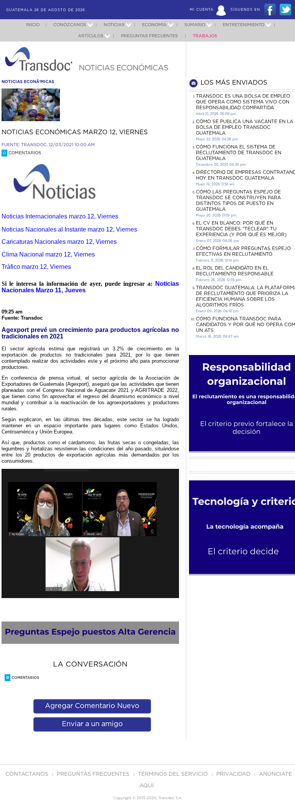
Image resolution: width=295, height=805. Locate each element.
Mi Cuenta (202, 10)
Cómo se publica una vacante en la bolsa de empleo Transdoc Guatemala (244, 127)
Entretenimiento (243, 25)
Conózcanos (69, 25)
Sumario (194, 25)
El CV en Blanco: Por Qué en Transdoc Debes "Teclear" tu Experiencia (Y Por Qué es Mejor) (241, 229)
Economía (154, 25)
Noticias (114, 25)
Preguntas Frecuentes (149, 36)
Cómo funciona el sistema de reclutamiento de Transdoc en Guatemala (238, 153)
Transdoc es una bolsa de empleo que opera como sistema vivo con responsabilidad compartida (243, 102)
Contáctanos (27, 774)
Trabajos (205, 36)
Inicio (33, 25)
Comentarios (22, 153)
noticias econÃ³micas (28, 82)
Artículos (90, 36)
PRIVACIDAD (234, 774)
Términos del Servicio (173, 774)
